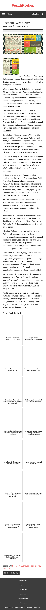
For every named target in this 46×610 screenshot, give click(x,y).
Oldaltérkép (23, 589)
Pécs (32, 566)
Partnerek (23, 603)
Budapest (16, 566)
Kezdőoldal (23, 580)
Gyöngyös (25, 566)
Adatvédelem (23, 598)
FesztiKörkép (23, 5)
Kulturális (14, 573)
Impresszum (23, 594)
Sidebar (36, 14)
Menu (9, 14)
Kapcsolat (23, 585)
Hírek (6, 573)
